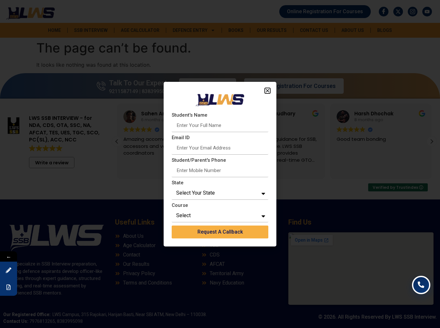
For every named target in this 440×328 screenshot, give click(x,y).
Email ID (181, 137)
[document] (220, 164)
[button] (267, 90)
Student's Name (189, 115)
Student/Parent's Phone (199, 160)
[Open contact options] (421, 285)
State (178, 183)
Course (180, 205)
